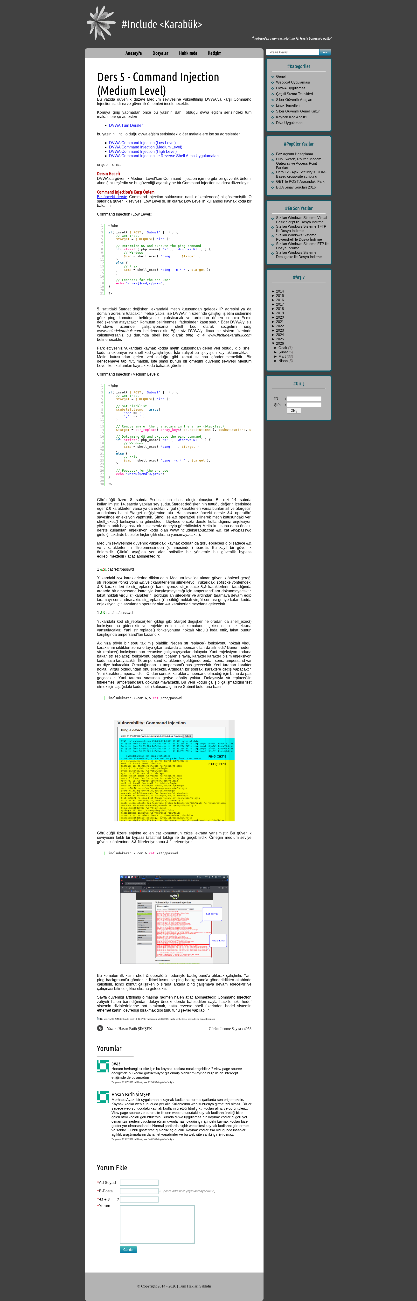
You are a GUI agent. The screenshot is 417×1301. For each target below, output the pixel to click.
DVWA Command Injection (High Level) (143, 151)
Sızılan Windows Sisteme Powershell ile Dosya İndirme (299, 237)
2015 (280, 296)
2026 (280, 343)
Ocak (283, 348)
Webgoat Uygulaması (293, 82)
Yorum (104, 1206)
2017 (280, 304)
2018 (280, 309)
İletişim (215, 53)
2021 (280, 322)
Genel (280, 76)
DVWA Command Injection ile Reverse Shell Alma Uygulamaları (164, 156)
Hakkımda (188, 53)
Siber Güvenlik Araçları (294, 100)
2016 (280, 300)
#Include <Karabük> (161, 24)
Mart (282, 356)
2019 (280, 313)
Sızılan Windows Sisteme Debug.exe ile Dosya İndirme (299, 254)
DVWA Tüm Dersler (126, 125)
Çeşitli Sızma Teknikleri (294, 94)
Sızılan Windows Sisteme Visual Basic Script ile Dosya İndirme (301, 220)
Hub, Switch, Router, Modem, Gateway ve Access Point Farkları (299, 163)
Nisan (283, 361)
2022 (280, 326)
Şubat (283, 352)
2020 (280, 317)
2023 (280, 330)
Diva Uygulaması (289, 123)
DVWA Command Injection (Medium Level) (145, 147)
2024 (280, 335)
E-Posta (106, 1191)
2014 (280, 291)
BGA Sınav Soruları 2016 (296, 187)
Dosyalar (160, 53)
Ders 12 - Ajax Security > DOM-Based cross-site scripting (301, 174)
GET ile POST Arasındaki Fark (300, 181)
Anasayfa (133, 53)
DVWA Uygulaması (291, 88)
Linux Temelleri (287, 105)
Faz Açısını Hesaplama (294, 154)
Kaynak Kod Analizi (291, 117)
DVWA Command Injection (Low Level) (142, 143)
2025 (280, 339)
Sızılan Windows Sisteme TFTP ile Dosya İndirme (301, 228)
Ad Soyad (107, 1183)
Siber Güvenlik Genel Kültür (298, 111)
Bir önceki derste (112, 197)
